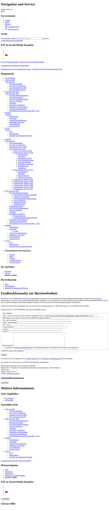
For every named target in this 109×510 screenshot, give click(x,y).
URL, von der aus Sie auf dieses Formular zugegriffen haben (23, 316)
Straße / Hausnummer (10, 322)
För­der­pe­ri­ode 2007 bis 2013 (23, 170)
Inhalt (3, 11)
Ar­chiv (16, 231)
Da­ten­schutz (9, 473)
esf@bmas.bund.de (12, 373)
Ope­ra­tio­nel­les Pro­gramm (23, 155)
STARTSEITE (10, 78)
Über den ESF (10, 80)
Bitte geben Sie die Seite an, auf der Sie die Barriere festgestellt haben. (26, 318)
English (7, 20)
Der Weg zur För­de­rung (17, 86)
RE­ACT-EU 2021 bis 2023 (23, 151)
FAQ (11, 132)
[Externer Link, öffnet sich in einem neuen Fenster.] (22, 62)
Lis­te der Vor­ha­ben (24, 162)
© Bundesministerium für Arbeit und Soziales (16, 461)
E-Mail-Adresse (8, 327)
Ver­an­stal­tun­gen (14, 124)
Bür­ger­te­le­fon (14, 134)
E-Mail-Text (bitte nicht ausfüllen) (12, 351)
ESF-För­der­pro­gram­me (26, 160)
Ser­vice (7, 128)
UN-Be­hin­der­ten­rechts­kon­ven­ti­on (25, 199)
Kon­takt (8, 24)
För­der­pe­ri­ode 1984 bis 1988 (23, 185)
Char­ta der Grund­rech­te (21, 197)
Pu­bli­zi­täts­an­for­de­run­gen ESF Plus (25, 218)
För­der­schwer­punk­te (16, 97)
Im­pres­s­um (8, 472)
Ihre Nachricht (8, 345)
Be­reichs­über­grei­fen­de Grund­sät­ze (25, 195)
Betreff (5, 331)
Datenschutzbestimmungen (23, 347)
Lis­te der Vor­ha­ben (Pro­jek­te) (15, 102)
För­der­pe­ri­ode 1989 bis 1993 (23, 183)
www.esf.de (97, 298)
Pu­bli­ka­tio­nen (14, 116)
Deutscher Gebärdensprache (51, 358)
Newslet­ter (13, 118)
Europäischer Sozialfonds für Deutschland (15, 65)
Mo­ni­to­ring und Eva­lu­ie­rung (23, 167)
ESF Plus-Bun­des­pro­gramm (18, 95)
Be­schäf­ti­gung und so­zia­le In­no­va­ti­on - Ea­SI (24, 111)
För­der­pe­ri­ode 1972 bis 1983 (23, 187)
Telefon (5, 329)
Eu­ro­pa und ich (14, 126)
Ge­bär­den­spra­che (13, 27)
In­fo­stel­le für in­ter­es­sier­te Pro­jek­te (20, 136)
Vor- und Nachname (9, 320)
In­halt (7, 22)
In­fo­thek (8, 113)
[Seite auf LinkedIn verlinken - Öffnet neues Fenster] (9, 400)
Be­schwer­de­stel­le (19, 200)
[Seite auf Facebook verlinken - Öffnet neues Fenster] (9, 398)
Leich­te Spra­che (13, 29)
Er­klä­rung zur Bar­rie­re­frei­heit (15, 475)
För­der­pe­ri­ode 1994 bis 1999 (23, 181)
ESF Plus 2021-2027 (12, 92)
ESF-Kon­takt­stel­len (16, 84)
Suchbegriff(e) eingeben (9, 38)
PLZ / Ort (6, 325)
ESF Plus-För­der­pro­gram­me (18, 99)
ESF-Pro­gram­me (23, 176)
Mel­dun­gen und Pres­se (17, 122)
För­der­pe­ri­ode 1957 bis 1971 (23, 189)
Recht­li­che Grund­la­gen (17, 105)
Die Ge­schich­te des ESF (17, 90)
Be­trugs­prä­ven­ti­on (20, 202)
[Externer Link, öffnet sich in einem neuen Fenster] (31, 69)
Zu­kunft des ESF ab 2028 (18, 88)
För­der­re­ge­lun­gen (20, 216)
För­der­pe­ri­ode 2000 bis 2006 (23, 179)
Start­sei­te (8, 139)
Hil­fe (7, 470)
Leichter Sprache (31, 358)
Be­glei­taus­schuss (19, 204)
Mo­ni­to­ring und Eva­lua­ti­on (18, 107)
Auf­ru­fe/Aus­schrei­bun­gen (18, 109)
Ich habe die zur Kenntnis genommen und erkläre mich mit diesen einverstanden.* (42, 347)
